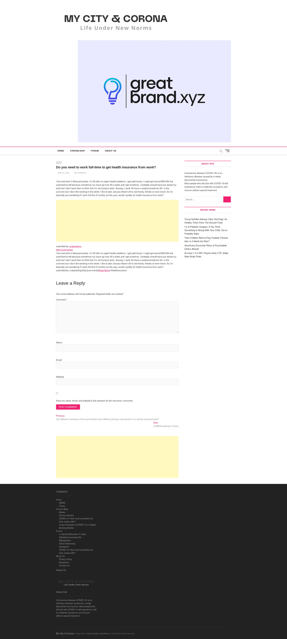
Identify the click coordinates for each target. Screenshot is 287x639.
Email (59, 359)
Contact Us (64, 565)
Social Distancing (67, 543)
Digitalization (65, 540)
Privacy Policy (65, 559)
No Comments (80, 173)
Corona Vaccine (66, 515)
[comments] (67, 249)
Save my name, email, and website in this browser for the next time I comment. (94, 400)
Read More (104, 270)
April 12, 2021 (63, 173)
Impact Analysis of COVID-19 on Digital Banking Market (77, 526)
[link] (58, 249)
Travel (62, 505)
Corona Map (77, 151)
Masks (62, 512)
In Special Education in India (72, 534)
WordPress (104, 633)
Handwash (64, 546)
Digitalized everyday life (70, 537)
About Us (110, 151)
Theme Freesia (92, 633)
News (59, 162)
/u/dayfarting (75, 246)
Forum (95, 151)
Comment (61, 299)
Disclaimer (64, 562)
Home (61, 151)
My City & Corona (65, 633)
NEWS (62, 502)
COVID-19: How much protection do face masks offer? (76, 520)
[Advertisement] (117, 221)
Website (60, 376)
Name (59, 342)
